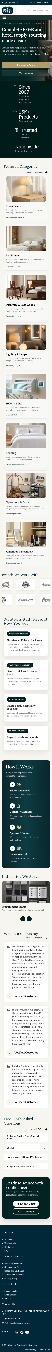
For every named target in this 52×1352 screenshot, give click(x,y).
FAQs (6, 1251)
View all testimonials (34, 938)
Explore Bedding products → (17, 464)
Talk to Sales (26, 73)
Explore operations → (14, 514)
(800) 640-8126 (12, 1318)
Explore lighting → (13, 365)
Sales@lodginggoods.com (17, 1323)
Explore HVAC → (12, 415)
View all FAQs (37, 1129)
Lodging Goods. (16, 1345)
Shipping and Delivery (14, 1267)
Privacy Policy (10, 1278)
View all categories (35, 172)
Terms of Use (44, 1350)
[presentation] (22, 918)
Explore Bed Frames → (14, 267)
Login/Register (11, 1291)
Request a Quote (26, 65)
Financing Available (13, 1263)
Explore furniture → (13, 316)
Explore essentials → (14, 563)
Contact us (9, 1247)
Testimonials (10, 1243)
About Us (8, 1239)
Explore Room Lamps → (15, 217)
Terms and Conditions (14, 1275)
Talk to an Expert (26, 1211)
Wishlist (7, 1298)
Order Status (10, 1295)
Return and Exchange (14, 1271)
